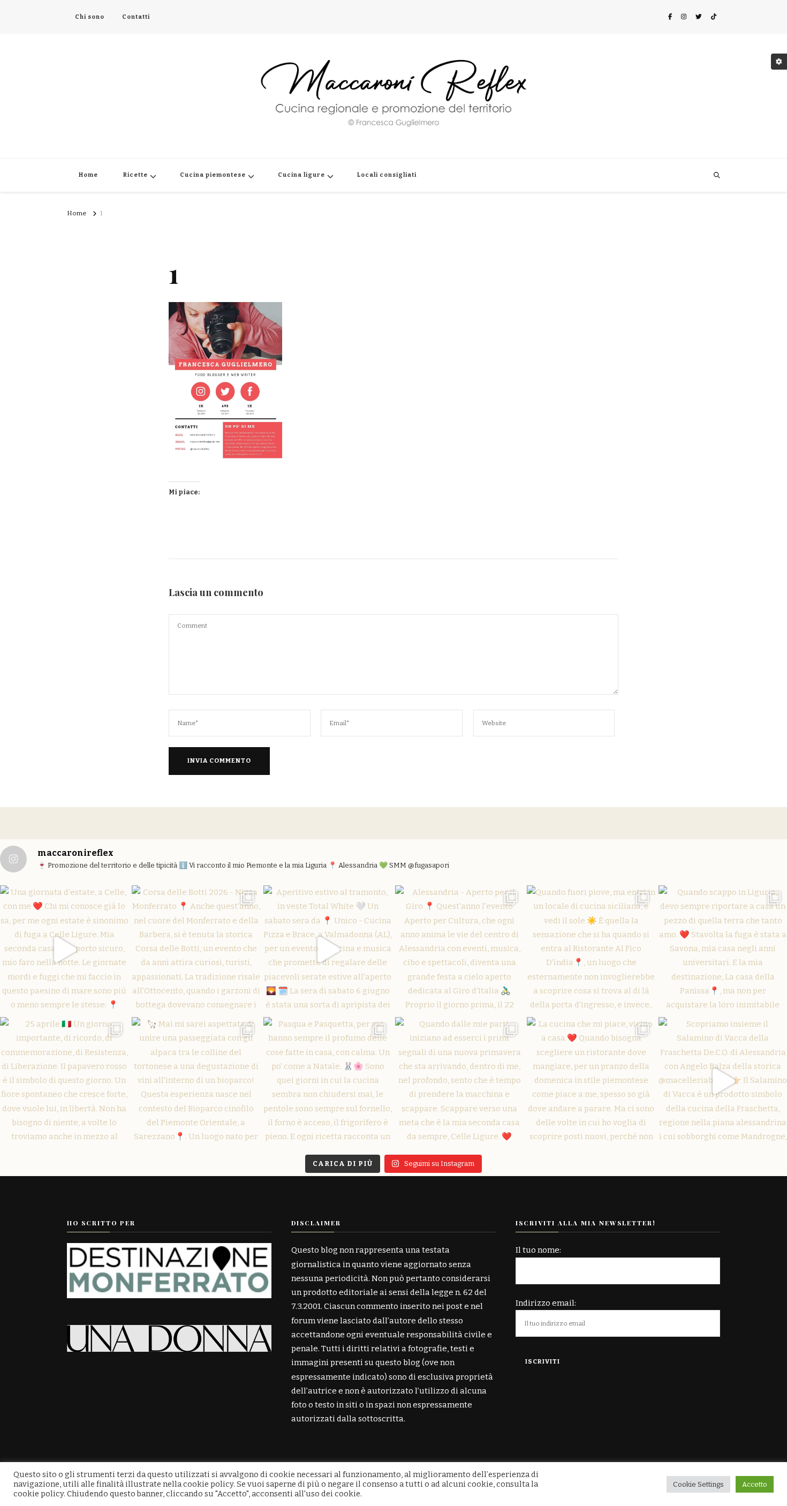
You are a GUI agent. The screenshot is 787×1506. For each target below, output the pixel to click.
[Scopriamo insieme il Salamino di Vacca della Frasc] (723, 1081)
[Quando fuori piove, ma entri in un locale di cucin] (591, 949)
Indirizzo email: (546, 1303)
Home (88, 174)
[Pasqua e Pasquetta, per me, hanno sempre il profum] (327, 1081)
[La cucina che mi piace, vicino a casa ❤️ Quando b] (591, 1081)
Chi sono (89, 16)
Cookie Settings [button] (698, 1484)
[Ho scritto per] (169, 1250)
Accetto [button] (754, 1484)
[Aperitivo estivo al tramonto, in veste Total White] (327, 949)
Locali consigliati (387, 174)
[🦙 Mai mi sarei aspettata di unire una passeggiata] (196, 1081)
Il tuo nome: (538, 1250)
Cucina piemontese (213, 174)
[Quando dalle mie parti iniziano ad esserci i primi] (459, 1081)
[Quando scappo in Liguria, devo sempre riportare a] (723, 949)
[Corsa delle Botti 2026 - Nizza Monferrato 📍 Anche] (196, 949)
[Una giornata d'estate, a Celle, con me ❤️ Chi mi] (64, 949)
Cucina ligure (301, 174)
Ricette (135, 174)
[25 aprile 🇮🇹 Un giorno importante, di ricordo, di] (64, 1081)
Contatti (136, 16)
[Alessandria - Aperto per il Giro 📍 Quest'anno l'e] (459, 949)
